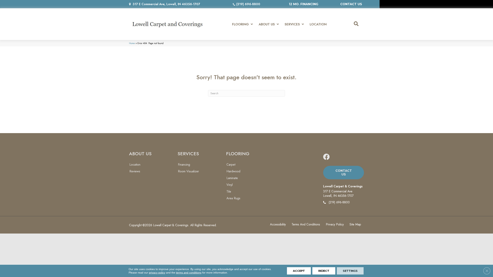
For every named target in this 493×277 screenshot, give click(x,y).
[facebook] (326, 157)
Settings (350, 271)
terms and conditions (188, 272)
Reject (323, 271)
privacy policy (157, 272)
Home (132, 43)
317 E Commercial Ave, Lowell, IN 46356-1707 (166, 4)
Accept (299, 271)
